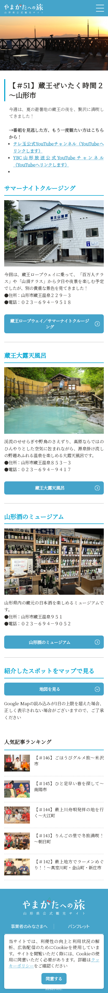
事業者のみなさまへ (29, 926)
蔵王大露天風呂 (49, 488)
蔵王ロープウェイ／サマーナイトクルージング (49, 323)
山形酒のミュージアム (50, 642)
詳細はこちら (16, 757)
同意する (54, 978)
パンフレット (78, 926)
